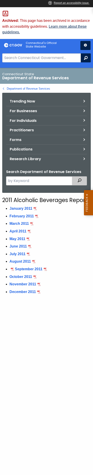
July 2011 (17, 254)
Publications (21, 149)
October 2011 (20, 277)
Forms (15, 139)
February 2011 (21, 216)
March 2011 (19, 223)
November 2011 (22, 284)
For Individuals (23, 120)
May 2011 (17, 239)
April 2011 (17, 231)
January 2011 (20, 208)
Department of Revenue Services (28, 88)
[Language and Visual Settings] (85, 45)
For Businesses (23, 111)
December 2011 (22, 292)
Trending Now (22, 101)
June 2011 (18, 246)
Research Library (25, 158)
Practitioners (22, 130)
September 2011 (28, 269)
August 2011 (20, 261)
